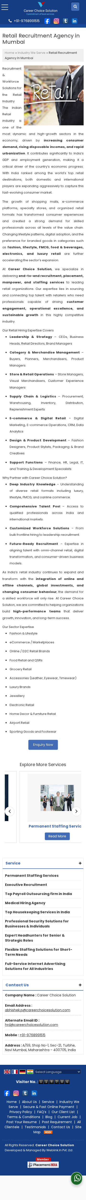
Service (48, 1101)
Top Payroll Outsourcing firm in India (38, 893)
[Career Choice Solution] (41, 8)
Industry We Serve (31, 53)
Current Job (67, 1117)
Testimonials (35, 1127)
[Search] (75, 6)
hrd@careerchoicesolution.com (31, 1024)
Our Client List (63, 1111)
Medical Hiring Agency (25, 903)
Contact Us (60, 1127)
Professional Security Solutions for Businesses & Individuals (37, 924)
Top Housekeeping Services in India (37, 912)
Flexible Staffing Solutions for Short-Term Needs (38, 952)
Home (9, 53)
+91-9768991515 (32, 1035)
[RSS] (48, 1132)
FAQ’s (41, 1111)
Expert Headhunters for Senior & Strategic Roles (35, 938)
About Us (29, 1101)
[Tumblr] (65, 20)
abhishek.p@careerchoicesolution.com (37, 1010)
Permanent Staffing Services (47, 826)
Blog (48, 1117)
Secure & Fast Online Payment (48, 1106)
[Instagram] (56, 20)
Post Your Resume (21, 1122)
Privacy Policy (21, 1111)
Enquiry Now (43, 744)
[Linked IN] (74, 20)
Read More (47, 836)
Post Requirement (57, 1122)
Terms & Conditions (23, 1117)
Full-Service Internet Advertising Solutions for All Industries (35, 966)
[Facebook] (47, 20)
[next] (76, 811)
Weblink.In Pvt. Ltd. (59, 1150)
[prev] (9, 811)
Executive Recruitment (26, 884)
